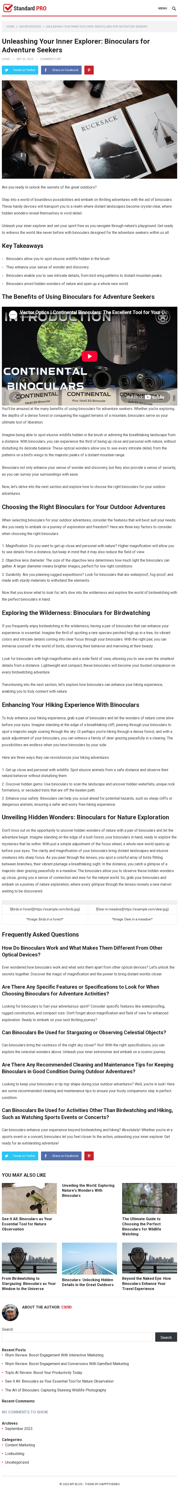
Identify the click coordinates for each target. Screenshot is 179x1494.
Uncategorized (30, 26)
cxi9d (6, 59)
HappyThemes (109, 1484)
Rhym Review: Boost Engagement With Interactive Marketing (54, 1355)
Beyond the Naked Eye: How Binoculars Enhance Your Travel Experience (146, 1283)
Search (7, 1329)
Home (10, 26)
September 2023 (19, 1428)
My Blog (76, 1484)
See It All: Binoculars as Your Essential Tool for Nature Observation (27, 1224)
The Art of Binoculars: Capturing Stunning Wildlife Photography (55, 1390)
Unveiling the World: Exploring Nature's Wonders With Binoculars (88, 1190)
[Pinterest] (89, 70)
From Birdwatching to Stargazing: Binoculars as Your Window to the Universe (29, 1283)
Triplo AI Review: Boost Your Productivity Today (43, 1372)
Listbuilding (14, 1453)
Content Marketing (20, 1445)
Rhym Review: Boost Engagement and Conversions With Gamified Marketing (67, 1364)
